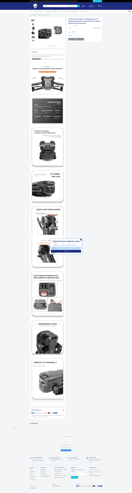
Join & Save (66, 251)
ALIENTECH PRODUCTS (38, 11)
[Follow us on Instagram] (57, 486)
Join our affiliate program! (45, 476)
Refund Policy (43, 471)
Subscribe (74, 477)
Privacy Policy (43, 472)
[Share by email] (99, 28)
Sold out (76, 39)
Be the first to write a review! (66, 450)
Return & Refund (33, 479)
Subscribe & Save (98, 1)
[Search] (78, 6)
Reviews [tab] (14, 427)
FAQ (81, 11)
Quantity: (70, 35)
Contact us (32, 477)
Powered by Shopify (33, 488)
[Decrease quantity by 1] (73, 35)
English (31, 484)
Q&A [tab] (19, 427)
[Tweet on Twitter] (98, 28)
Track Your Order (33, 476)
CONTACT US (86, 11)
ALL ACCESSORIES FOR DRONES (51, 11)
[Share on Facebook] (94, 28)
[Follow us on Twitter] (55, 486)
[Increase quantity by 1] (79, 35)
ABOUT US (66, 11)
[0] (130, 11)
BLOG (61, 11)
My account (91, 6)
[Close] (81, 239)
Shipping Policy (43, 469)
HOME (31, 11)
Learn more (32, 472)
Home (31, 14)
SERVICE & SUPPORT (74, 11)
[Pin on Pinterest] (96, 28)
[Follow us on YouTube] (59, 486)
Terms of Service (44, 474)
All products (35, 14)
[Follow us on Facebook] (53, 486)
